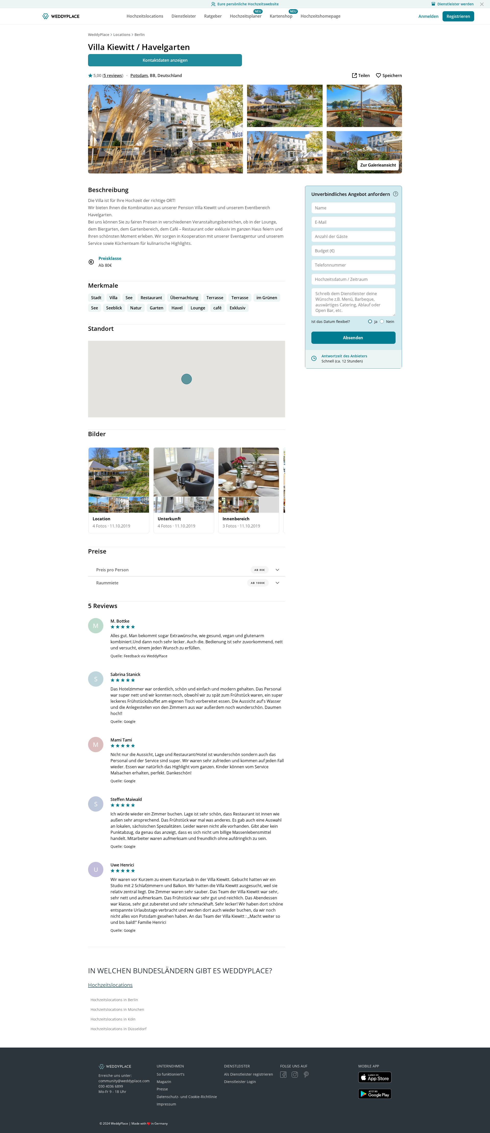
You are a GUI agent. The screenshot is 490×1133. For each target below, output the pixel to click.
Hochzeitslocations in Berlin (114, 1000)
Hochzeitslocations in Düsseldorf (118, 1029)
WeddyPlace (98, 34)
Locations (121, 34)
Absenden (353, 338)
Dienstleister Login (240, 1081)
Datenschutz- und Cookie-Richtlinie (187, 1096)
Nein (390, 321)
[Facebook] (283, 1075)
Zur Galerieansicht (378, 165)
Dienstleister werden (455, 4)
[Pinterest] (306, 1075)
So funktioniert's (171, 1074)
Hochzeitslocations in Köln (113, 1019)
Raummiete (180, 583)
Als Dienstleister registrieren (248, 1074)
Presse (162, 1089)
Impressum (166, 1104)
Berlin (139, 34)
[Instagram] (295, 1075)
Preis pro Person (180, 570)
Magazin (164, 1081)
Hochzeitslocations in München (117, 1009)
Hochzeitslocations (110, 984)
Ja (375, 321)
